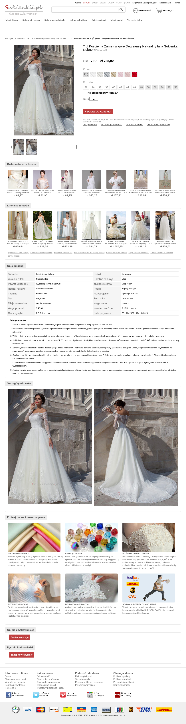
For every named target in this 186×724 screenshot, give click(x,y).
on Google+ (99, 694)
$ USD (95, 3)
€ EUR (103, 3)
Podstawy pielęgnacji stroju (50, 688)
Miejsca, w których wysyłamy (89, 682)
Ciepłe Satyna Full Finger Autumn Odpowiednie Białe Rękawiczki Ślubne (18, 192)
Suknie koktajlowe (78, 20)
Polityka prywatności (15, 685)
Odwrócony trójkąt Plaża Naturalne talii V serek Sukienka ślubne (91, 243)
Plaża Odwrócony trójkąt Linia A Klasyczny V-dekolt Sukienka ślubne (42, 243)
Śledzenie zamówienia (48, 679)
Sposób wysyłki (82, 679)
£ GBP (111, 3)
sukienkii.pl (93, 715)
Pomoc (177, 3)
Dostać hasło (165, 3)
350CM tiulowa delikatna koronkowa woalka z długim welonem (140, 192)
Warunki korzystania (15, 682)
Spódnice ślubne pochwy (41, 253)
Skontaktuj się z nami (15, 679)
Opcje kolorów (90, 124)
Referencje (10, 688)
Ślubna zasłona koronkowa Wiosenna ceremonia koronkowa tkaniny (42, 192)
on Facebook (18, 694)
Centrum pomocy (121, 685)
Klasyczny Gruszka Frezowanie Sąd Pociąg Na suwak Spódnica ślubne (116, 243)
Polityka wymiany (121, 676)
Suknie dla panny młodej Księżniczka (50, 38)
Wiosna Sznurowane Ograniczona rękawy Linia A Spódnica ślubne (140, 243)
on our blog (126, 694)
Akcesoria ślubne (135, 20)
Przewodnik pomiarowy (158, 124)
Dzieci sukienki (99, 20)
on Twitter (44, 694)
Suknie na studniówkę (55, 20)
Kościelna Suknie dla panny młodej (89, 253)
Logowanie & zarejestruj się (144, 3)
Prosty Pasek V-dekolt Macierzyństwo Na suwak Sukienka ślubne (67, 243)
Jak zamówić (43, 676)
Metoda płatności (83, 676)
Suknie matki (116, 20)
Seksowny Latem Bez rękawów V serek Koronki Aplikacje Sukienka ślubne (165, 243)
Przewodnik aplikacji (123, 682)
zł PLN (86, 3)
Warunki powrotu (134, 124)
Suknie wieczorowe (31, 20)
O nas (8, 676)
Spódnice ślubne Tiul (63, 253)
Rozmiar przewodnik (111, 124)
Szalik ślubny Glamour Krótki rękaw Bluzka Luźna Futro (116, 192)
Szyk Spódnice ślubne (138, 253)
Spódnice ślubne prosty (18, 253)
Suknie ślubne (11, 20)
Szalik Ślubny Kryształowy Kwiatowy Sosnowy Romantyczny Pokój (91, 192)
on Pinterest (72, 694)
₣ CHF (119, 3)
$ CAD (127, 3)
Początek (9, 38)
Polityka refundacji (122, 679)
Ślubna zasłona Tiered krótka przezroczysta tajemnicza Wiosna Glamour (67, 192)
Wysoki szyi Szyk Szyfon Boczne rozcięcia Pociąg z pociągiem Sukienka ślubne (18, 243)
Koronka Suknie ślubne (116, 253)
